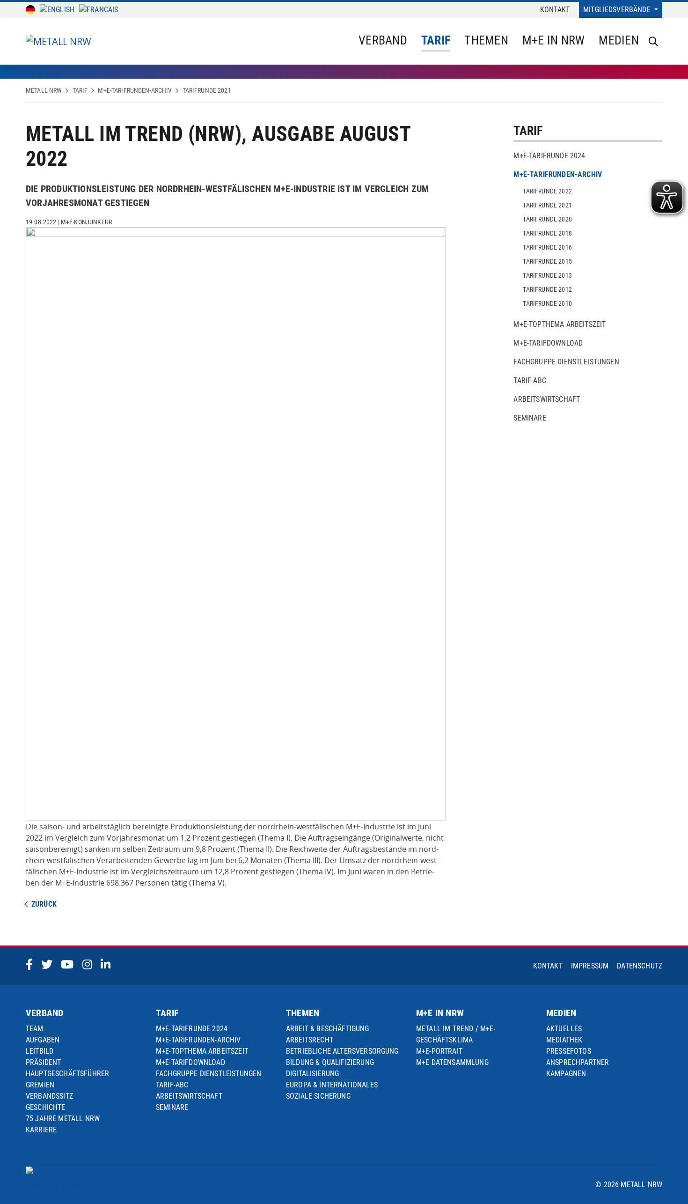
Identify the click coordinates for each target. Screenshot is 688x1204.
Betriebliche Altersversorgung (342, 1051)
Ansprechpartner (577, 1062)
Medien (619, 40)
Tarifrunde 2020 (547, 219)
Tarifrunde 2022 (547, 191)
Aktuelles (564, 1028)
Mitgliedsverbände (617, 9)
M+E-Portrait (439, 1051)
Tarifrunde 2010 (547, 303)
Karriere (41, 1129)
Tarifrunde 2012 (547, 289)
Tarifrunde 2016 (547, 247)
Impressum (589, 965)
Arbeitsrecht (309, 1039)
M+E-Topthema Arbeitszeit (559, 324)
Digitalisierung (312, 1073)
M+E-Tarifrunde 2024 (549, 155)
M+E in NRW (553, 40)
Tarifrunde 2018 (547, 233)
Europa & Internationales (332, 1084)
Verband (383, 40)
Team (35, 1028)
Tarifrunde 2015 (547, 261)
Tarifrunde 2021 (207, 90)
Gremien (40, 1084)
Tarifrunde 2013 (547, 275)
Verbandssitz (49, 1096)
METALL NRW (44, 90)
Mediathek (564, 1039)
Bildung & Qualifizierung (330, 1062)
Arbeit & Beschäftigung (327, 1028)
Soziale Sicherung (318, 1096)
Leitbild (39, 1051)
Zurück (44, 904)
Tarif (435, 40)
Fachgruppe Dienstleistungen (566, 361)
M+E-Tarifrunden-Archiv (135, 90)
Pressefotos (568, 1051)
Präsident (43, 1062)
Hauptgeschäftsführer (67, 1073)
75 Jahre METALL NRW (63, 1118)
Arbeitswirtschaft (546, 399)
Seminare (529, 418)
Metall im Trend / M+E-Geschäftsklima (456, 1034)
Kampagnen (566, 1073)
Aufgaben (42, 1039)
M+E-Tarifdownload (548, 343)
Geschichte (46, 1107)
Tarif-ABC (529, 380)
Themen (486, 40)
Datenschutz (639, 965)
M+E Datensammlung (452, 1062)
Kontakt (555, 9)
